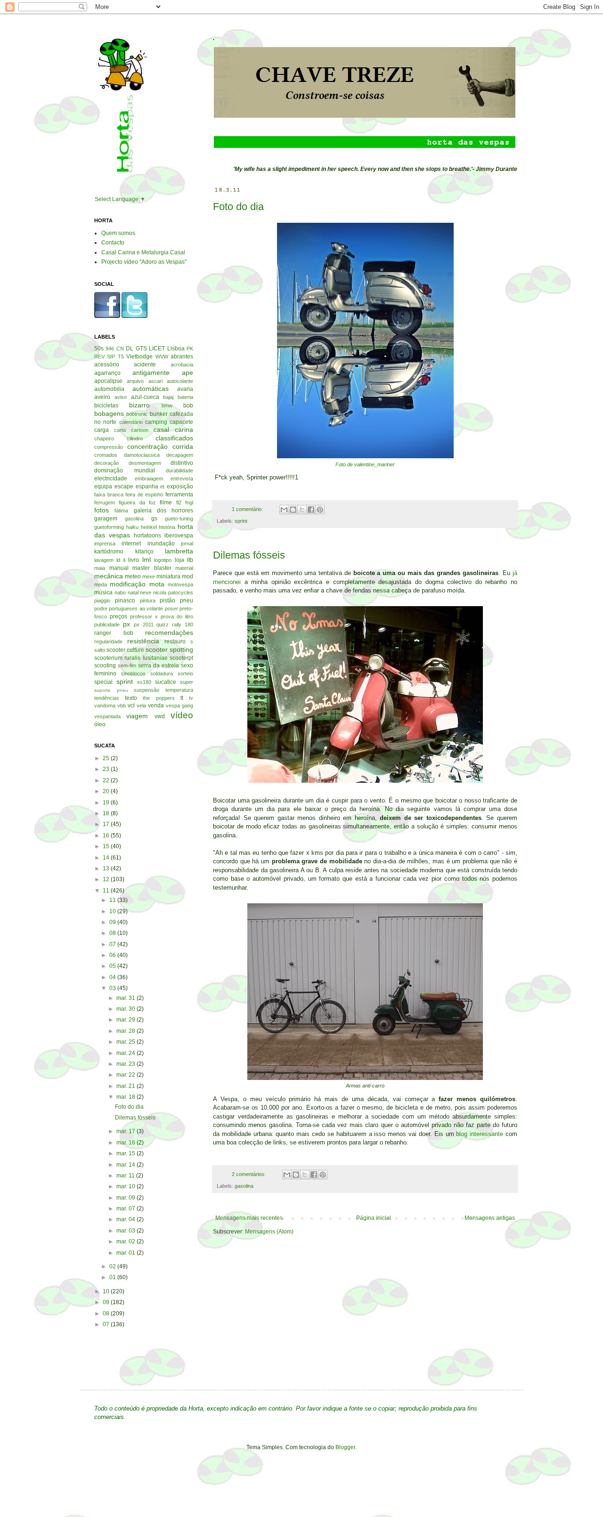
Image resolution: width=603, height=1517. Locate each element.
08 (113, 933)
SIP (111, 356)
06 (113, 955)
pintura (147, 600)
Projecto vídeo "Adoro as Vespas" (144, 262)
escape (123, 486)
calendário (131, 422)
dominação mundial (124, 470)
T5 (121, 356)
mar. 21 (126, 1086)
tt (181, 698)
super (186, 682)
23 (107, 769)
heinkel (149, 527)
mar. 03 (126, 1230)
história (167, 527)
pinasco (125, 600)
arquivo (135, 381)
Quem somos (118, 233)
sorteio (185, 673)
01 (113, 1277)
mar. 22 (126, 1074)
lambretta (179, 551)
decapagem (179, 455)
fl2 (178, 502)
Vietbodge (139, 356)
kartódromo (108, 551)
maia (99, 568)
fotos (101, 510)
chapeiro (104, 438)
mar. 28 (126, 1031)
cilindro (135, 438)
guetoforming (109, 527)
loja (179, 560)
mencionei (227, 581)
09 (113, 922)
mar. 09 (126, 1197)
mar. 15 (126, 1153)
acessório (106, 364)
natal (133, 592)
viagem (137, 716)
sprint (241, 521)
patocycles (180, 592)
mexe (148, 576)
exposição (180, 486)
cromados (105, 455)
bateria (185, 397)
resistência (143, 641)
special (103, 682)
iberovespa (178, 535)
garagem (105, 518)
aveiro (102, 397)
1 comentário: (248, 509)
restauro (175, 641)
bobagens (109, 413)
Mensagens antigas (489, 1218)
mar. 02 (126, 1241)
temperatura (179, 690)
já (515, 572)
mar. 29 (126, 1019)
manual (119, 568)
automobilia (109, 389)
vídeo (182, 715)
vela (141, 705)
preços (118, 616)
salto (99, 650)
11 (107, 890)
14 (107, 857)
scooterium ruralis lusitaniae (131, 658)
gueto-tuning (179, 518)
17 (107, 824)
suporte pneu (111, 690)
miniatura (168, 576)
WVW (161, 356)
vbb (121, 705)
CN (120, 348)
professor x (144, 616)
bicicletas (106, 405)
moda (100, 584)
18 (107, 813)
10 (113, 911)
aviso (120, 397)
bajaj (168, 397)
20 (107, 791)
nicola (159, 592)
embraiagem (149, 478)
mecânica (108, 576)
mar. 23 (126, 1064)
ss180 (144, 682)
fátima (121, 510)
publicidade (107, 624)
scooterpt (181, 658)
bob (188, 405)
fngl (189, 502)
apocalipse (108, 381)
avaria (185, 389)
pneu (186, 600)
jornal (187, 543)
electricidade (110, 478)
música (103, 592)
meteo (133, 576)
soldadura (161, 673)
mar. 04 (126, 1219)
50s (99, 348)
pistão (167, 600)
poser (171, 608)
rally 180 (182, 624)
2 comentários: (249, 1174)
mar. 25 (126, 1041)
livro (133, 560)
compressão (108, 447)
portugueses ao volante (136, 608)
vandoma (104, 705)
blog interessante (479, 1133)
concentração (147, 446)
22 (107, 780)
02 (113, 1266)
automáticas (150, 388)
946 (110, 348)
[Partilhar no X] (302, 509)
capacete (181, 422)
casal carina (173, 429)
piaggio (102, 600)
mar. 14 (126, 1164)
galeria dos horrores (164, 510)
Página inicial (373, 1218)
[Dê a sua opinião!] (293, 509)
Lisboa (176, 348)
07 (113, 944)
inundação (161, 543)
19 (107, 802)
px (126, 624)
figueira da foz (137, 502)
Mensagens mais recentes (249, 1218)
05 (113, 966)
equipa (103, 486)
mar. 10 (126, 1186)
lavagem (104, 560)
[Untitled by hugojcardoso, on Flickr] (365, 1077)
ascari (155, 381)
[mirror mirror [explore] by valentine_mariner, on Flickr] (365, 456)
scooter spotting (169, 649)
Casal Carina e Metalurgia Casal (143, 252)
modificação (128, 584)
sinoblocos (133, 673)
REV (99, 356)
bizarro (139, 405)
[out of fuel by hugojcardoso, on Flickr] (365, 783)
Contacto (112, 242)
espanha (147, 486)
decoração (106, 463)
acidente (145, 364)
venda (156, 705)
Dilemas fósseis (249, 555)
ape (187, 372)
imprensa (104, 543)
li (124, 560)
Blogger (345, 1447)
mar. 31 (126, 998)
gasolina (244, 1186)
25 (107, 758)
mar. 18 (126, 1097)
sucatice (165, 682)
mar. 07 (126, 1208)
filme (166, 502)
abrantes (182, 356)
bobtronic (136, 414)
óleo (100, 724)
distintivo (182, 463)
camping (156, 422)
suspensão (146, 690)
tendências (106, 698)
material (184, 568)
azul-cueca (145, 397)
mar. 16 (126, 1142)
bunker (159, 414)
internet (131, 543)
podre (100, 608)
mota (156, 584)
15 (107, 846)
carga (101, 430)
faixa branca (108, 494)
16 (107, 835)
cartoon (139, 430)
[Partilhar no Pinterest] (320, 509)
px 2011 (144, 624)
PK (190, 348)
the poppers (158, 698)
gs (154, 518)
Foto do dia (238, 206)
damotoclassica (142, 455)
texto (131, 698)
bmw (167, 405)
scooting (105, 665)
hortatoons (147, 535)
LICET (157, 348)
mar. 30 (126, 1009)
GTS (141, 348)
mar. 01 (126, 1252)
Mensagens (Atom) (269, 1231)
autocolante (180, 381)
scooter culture (125, 650)
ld (118, 560)
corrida (182, 446)
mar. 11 (126, 1175)
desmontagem (145, 463)
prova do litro (177, 616)
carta (120, 430)
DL (129, 348)
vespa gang (179, 705)
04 (113, 977)
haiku (132, 527)
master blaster (151, 568)
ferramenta (179, 494)
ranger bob (113, 633)
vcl (131, 705)
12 (107, 879)
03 (113, 988)
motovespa (180, 584)
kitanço (144, 551)
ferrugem (104, 502)
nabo (120, 592)
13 (107, 868)
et (162, 486)
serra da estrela (158, 665)
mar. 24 (126, 1053)
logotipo (162, 560)
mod (187, 576)
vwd (160, 716)
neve (145, 592)
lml (146, 559)
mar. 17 (126, 1131)
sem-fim (127, 665)
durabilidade (179, 470)
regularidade (108, 641)
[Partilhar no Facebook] (311, 509)
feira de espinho (144, 494)
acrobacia (182, 364)
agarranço (107, 373)
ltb (190, 560)
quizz (162, 624)
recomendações (169, 632)
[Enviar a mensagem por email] (284, 509)
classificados (174, 438)
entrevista (182, 478)
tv (191, 698)
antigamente (151, 372)
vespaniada (107, 716)
